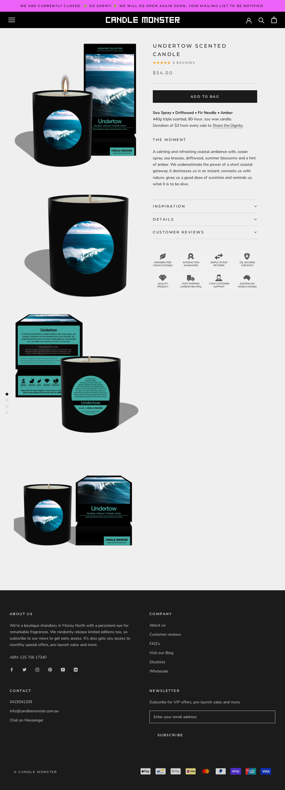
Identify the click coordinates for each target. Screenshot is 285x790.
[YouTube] (63, 669)
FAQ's (154, 643)
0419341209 (21, 701)
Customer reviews (165, 634)
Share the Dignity (227, 125)
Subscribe (170, 735)
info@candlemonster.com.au (34, 711)
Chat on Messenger (26, 720)
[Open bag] (274, 20)
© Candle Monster (35, 772)
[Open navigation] (11, 20)
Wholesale (158, 671)
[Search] (261, 20)
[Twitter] (24, 669)
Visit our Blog (161, 652)
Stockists (157, 662)
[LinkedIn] (76, 669)
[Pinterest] (50, 669)
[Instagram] (37, 669)
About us (157, 625)
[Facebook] (12, 669)
